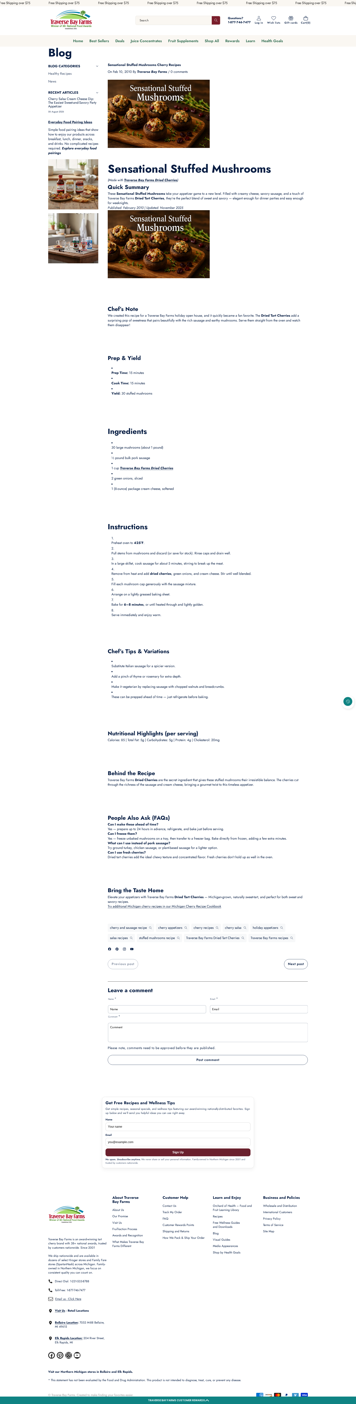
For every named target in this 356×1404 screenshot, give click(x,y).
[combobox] (178, 20)
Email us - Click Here (68, 1299)
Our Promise (120, 1216)
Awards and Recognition (127, 1235)
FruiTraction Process (124, 1229)
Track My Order (172, 1212)
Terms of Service (273, 1225)
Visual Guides (221, 1239)
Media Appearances (225, 1246)
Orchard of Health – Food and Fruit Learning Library (232, 1208)
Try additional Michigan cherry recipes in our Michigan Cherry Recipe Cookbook (164, 906)
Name (112, 998)
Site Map (268, 1231)
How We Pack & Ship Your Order (184, 1238)
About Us (118, 1210)
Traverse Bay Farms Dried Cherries (150, 180)
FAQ (165, 1218)
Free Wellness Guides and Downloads (226, 1225)
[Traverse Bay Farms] (71, 20)
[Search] (216, 20)
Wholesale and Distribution (280, 1206)
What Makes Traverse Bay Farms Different (128, 1244)
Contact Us (169, 1206)
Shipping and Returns (176, 1231)
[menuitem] (73, 73)
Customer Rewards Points (178, 1225)
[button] (178, 1400)
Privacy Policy (272, 1218)
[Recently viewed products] (347, 701)
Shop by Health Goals (226, 1252)
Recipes (217, 1216)
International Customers (277, 1212)
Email (214, 998)
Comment (114, 1016)
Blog (216, 1233)
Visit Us (117, 1223)
